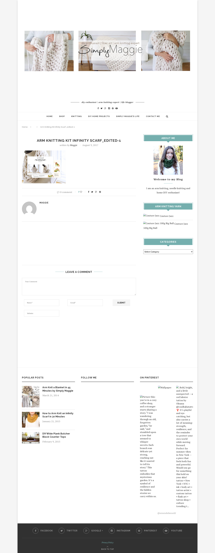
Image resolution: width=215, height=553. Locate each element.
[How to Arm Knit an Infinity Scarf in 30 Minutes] (30, 413)
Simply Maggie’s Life (128, 116)
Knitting (76, 116)
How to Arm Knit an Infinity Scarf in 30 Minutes (57, 415)
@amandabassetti (166, 513)
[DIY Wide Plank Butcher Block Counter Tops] (30, 434)
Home (50, 116)
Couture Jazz (166, 216)
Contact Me (153, 116)
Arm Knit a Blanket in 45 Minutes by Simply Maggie (57, 389)
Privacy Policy (107, 542)
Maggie (73, 145)
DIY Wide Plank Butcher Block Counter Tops (56, 435)
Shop (62, 116)
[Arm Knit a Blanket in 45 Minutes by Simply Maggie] (30, 388)
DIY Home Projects (99, 116)
